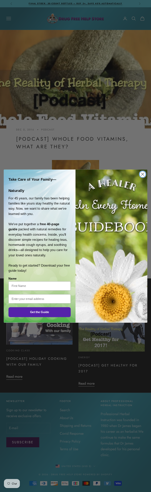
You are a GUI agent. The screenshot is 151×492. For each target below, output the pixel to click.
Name (12, 278)
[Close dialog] (142, 174)
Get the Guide (39, 311)
